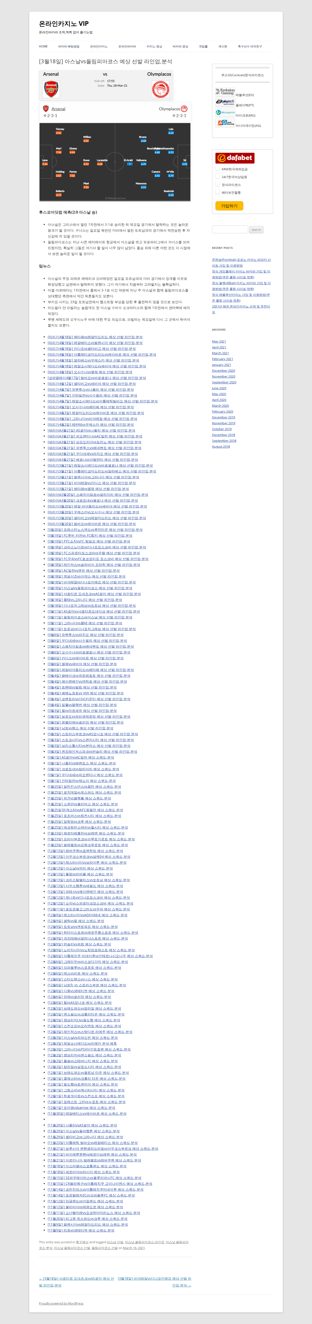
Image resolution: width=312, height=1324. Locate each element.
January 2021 (221, 365)
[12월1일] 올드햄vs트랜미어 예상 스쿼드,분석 (83, 1084)
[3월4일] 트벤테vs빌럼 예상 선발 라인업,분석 (82, 687)
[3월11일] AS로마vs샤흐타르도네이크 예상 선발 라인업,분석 (94, 611)
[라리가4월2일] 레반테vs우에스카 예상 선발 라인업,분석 (91, 424)
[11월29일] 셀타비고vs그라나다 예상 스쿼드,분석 (85, 1136)
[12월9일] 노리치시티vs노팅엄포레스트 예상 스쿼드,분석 (91, 950)
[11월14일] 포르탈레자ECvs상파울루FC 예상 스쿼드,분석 (91, 1195)
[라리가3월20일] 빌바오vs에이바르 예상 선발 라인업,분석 (92, 523)
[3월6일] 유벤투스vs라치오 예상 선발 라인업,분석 (86, 634)
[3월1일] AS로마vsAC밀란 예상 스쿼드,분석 (81, 757)
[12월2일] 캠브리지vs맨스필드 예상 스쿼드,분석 (84, 1055)
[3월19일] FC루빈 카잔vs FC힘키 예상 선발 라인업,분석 (90, 535)
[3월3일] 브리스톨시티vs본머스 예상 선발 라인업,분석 (89, 745)
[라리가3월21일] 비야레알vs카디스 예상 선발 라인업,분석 (92, 483)
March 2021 (220, 353)
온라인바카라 (127, 46)
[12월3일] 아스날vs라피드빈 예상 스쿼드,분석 (83, 1037)
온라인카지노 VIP (64, 23)
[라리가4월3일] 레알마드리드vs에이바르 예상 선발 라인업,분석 (96, 412)
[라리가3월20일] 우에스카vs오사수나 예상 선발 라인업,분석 (93, 512)
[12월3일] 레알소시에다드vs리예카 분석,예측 (82, 1043)
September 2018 (224, 440)
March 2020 (220, 405)
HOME (43, 46)
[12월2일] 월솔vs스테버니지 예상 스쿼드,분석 (83, 1061)
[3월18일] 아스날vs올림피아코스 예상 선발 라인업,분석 (90, 588)
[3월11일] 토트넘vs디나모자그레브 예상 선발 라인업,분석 (92, 628)
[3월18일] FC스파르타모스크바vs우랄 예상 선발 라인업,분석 (94, 553)
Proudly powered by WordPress (61, 1303)
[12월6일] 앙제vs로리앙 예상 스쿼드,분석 (79, 996)
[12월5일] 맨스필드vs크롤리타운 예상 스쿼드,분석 (86, 1014)
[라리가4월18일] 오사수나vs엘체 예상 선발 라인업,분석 (90, 372)
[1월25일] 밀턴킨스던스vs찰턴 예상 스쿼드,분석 (84, 786)
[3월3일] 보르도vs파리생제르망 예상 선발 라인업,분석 (89, 716)
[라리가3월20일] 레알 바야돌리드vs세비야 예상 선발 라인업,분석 (97, 506)
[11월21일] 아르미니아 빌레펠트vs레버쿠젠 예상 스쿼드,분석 (94, 1160)
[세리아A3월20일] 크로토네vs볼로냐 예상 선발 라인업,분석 (93, 500)
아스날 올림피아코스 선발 (72, 1248)
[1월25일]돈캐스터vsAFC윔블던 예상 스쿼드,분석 (85, 809)
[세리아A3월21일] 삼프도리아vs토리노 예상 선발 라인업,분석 (94, 442)
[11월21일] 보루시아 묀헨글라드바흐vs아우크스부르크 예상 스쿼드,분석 (103, 1148)
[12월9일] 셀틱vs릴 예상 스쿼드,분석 (76, 920)
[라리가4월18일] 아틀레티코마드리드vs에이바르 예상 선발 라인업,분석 (102, 354)
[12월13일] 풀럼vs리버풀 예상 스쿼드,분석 (80, 874)
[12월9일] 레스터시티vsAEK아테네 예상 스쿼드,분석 (87, 915)
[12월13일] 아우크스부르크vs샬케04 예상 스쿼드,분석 (89, 856)
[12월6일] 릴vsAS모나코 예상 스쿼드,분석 (80, 1002)
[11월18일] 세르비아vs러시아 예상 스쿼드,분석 (84, 1172)
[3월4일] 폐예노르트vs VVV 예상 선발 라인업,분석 (86, 693)
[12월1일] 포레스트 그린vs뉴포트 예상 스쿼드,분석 (87, 1101)
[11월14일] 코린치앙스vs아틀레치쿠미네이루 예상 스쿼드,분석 (96, 1189)
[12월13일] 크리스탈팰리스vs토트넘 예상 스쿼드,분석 (89, 880)
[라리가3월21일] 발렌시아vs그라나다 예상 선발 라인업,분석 (93, 477)
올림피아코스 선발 (105, 1248)
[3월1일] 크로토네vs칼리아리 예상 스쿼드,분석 (83, 769)
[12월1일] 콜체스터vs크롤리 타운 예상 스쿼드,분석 (87, 1078)
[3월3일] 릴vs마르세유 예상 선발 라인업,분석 (82, 710)
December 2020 (223, 370)
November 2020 (223, 376)
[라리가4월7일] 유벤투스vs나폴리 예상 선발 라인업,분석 (91, 389)
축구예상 (82, 1242)
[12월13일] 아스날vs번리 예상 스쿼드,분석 (80, 868)
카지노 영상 (154, 46)
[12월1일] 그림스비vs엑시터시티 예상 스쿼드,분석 (86, 1090)
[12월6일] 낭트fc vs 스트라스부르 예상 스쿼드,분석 (87, 985)
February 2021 (222, 359)
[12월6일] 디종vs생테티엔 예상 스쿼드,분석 (81, 990)
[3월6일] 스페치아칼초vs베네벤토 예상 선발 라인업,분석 (91, 646)
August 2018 (221, 446)
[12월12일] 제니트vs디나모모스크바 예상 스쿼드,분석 (89, 897)
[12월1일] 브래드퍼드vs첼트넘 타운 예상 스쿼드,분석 (88, 1072)
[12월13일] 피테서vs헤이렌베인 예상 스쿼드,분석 (85, 891)
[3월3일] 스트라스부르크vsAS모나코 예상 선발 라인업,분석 (93, 734)
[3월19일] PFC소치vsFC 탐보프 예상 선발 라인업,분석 (89, 541)
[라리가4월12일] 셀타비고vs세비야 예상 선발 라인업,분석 (92, 383)
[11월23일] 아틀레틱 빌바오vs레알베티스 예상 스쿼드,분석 (93, 1142)
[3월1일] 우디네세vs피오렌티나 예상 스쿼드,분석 (85, 774)
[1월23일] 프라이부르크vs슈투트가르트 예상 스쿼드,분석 (91, 839)
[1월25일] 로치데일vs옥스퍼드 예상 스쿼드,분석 (84, 792)
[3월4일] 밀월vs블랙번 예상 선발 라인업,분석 (82, 704)
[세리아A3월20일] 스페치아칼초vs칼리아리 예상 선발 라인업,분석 (98, 494)
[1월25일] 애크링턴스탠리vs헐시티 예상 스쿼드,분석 (88, 827)
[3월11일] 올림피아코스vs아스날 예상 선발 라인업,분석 (90, 617)
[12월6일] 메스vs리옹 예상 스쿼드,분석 (77, 973)
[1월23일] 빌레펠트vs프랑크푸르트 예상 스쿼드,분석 (88, 845)
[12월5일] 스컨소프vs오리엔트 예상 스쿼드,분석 (84, 1026)
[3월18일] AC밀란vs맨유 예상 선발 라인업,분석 (84, 570)
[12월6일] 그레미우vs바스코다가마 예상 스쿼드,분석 (88, 961)
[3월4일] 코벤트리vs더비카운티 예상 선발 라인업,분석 (89, 699)
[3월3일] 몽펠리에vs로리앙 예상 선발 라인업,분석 (86, 722)
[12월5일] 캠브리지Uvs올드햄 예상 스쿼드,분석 (84, 1020)
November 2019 (223, 423)
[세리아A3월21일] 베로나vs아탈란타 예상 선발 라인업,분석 (93, 459)
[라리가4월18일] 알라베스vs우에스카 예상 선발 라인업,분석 (93, 360)
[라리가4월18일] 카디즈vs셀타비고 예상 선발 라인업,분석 (92, 348)
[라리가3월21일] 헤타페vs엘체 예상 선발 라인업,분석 (88, 488)
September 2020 (224, 382)
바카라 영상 (180, 46)
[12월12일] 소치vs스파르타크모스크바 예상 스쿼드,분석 (90, 903)
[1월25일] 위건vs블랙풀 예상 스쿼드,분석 (79, 798)
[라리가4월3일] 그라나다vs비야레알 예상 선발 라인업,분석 (92, 418)
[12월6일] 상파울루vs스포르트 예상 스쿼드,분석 (84, 967)
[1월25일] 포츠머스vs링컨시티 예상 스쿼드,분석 (84, 815)
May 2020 (219, 394)
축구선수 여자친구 (250, 46)
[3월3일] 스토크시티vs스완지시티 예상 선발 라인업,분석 (91, 739)
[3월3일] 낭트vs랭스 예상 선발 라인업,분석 (80, 728)
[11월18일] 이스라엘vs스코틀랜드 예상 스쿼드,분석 (87, 1166)
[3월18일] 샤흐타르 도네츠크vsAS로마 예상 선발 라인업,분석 (94, 593)
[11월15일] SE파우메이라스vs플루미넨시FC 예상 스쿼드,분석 (94, 1177)
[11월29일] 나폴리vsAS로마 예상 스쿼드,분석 (82, 1125)
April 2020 (219, 400)
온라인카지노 (99, 46)
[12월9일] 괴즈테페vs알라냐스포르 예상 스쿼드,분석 (88, 938)
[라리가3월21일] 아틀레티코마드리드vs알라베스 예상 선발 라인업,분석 (102, 471)
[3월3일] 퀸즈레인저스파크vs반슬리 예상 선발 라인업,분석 (92, 751)
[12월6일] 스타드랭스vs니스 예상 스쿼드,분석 (83, 979)
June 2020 (219, 388)
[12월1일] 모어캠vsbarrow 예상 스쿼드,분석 (81, 1107)
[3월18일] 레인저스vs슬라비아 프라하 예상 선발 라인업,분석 (94, 564)
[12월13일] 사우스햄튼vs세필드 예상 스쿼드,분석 (85, 885)
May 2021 (219, 341)
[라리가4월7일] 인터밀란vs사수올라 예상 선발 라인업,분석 (92, 395)
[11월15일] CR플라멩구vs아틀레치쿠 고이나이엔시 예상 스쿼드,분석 (100, 1183)
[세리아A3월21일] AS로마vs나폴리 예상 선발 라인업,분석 (91, 430)
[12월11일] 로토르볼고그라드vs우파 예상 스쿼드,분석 (89, 909)
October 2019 (222, 429)
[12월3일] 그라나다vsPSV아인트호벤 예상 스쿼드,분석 (89, 1049)
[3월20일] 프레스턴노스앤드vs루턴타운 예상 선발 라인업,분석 (95, 529)
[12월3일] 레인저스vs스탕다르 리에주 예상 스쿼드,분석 (90, 1031)
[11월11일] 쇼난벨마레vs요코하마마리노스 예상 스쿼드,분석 (94, 1212)
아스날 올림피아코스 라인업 (144, 1242)
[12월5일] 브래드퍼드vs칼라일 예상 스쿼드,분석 (84, 1008)
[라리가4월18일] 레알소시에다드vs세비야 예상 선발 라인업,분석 (97, 366)
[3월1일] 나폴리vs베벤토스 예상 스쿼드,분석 (82, 763)
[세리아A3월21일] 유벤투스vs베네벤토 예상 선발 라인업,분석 (94, 447)
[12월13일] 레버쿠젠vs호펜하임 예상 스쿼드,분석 (85, 850)
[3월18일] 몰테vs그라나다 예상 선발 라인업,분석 (85, 599)
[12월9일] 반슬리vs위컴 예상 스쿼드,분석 (79, 944)
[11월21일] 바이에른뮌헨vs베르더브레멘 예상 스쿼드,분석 (92, 1154)
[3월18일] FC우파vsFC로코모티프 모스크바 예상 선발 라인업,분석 (98, 558)
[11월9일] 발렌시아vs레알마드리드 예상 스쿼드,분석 (88, 1224)
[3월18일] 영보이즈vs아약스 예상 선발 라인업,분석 (87, 576)
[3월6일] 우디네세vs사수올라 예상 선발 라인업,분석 (87, 640)
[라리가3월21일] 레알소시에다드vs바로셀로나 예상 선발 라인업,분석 (100, 465)
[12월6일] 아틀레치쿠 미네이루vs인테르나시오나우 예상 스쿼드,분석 (100, 955)
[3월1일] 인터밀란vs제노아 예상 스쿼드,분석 (82, 780)
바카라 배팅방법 (68, 46)
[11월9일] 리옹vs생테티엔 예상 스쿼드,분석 (81, 1230)
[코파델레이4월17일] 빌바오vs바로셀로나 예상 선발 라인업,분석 (97, 377)
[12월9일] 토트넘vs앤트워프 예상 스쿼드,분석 (83, 926)
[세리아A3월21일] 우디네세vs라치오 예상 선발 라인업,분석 (93, 453)
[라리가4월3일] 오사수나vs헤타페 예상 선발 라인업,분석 (91, 407)
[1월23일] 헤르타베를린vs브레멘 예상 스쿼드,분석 (86, 833)
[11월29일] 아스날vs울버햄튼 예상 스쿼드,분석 (84, 1131)
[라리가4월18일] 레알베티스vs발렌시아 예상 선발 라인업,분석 (95, 342)
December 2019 (223, 417)
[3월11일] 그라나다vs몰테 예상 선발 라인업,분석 (85, 623)
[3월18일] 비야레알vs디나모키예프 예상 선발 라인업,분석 (92, 582)
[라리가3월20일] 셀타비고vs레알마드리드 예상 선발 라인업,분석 (97, 518)
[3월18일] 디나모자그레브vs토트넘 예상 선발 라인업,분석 (92, 605)
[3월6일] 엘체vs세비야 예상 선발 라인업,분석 (82, 664)
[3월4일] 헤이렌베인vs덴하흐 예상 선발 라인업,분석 (87, 681)
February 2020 (222, 411)
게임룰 (203, 46)
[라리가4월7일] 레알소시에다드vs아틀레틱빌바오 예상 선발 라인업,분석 (103, 401)
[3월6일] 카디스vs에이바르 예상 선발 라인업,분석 (86, 658)
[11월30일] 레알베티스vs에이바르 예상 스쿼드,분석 (87, 1113)
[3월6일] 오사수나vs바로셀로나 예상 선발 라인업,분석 (89, 652)
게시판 (222, 46)
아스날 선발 (115, 1242)
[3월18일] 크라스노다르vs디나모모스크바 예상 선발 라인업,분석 (97, 547)
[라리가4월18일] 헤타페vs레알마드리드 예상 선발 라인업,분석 (95, 337)
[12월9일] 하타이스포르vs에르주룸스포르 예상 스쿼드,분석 (93, 932)
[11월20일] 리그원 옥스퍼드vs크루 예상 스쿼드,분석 (87, 1218)
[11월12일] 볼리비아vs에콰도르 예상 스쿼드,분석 (85, 1207)
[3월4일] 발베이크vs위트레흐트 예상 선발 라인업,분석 (89, 675)
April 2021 (219, 347)
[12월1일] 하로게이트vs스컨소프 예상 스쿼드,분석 (86, 1096)
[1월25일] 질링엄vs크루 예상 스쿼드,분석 (79, 821)
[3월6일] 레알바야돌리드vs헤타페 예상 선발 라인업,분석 (91, 669)
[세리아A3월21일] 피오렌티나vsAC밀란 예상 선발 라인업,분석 (95, 436)
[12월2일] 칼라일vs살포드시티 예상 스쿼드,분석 (84, 1066)
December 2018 (223, 435)
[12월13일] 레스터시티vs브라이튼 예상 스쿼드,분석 (87, 862)
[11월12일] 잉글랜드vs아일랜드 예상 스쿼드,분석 (85, 1201)
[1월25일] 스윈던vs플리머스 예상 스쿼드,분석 (83, 804)
